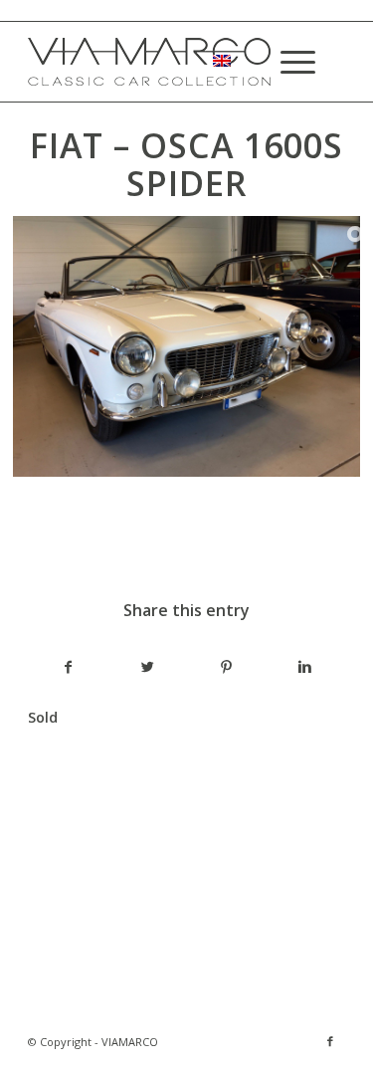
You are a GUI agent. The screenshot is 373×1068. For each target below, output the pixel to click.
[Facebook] (330, 1041)
